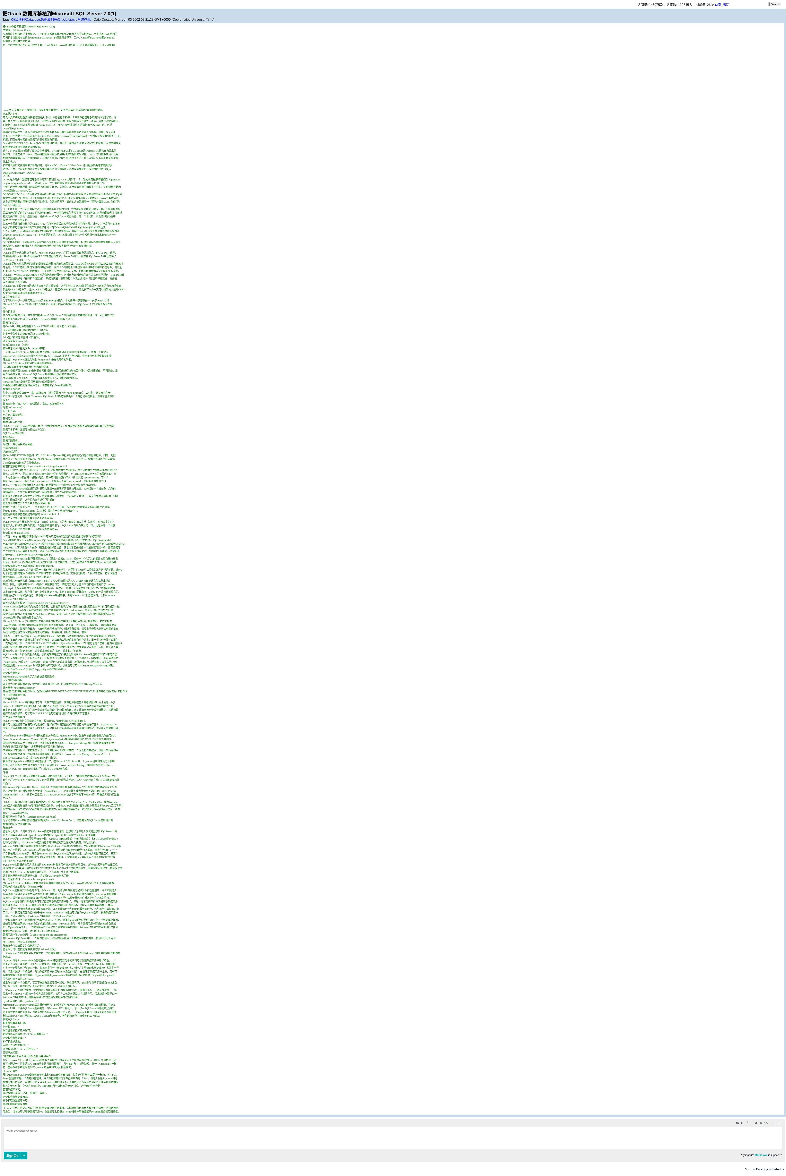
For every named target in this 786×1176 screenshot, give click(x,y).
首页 (718, 5)
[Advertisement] (393, 77)
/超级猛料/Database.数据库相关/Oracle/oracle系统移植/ (51, 19)
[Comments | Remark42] (393, 1146)
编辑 (726, 5)
